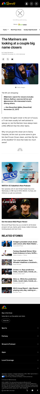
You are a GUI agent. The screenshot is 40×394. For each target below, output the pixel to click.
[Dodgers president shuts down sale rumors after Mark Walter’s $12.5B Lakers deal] (7, 244)
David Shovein (17, 264)
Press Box (4, 375)
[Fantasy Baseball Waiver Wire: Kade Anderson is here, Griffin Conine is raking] (7, 253)
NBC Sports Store (32, 373)
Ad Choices (11, 375)
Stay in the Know (7, 313)
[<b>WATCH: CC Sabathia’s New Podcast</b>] (20, 172)
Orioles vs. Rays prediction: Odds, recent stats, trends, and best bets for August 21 (25, 271)
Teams (5, 29)
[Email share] (12, 59)
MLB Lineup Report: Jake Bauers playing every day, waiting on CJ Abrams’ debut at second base (25, 289)
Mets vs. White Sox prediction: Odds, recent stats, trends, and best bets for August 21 (25, 280)
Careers (10, 373)
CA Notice (19, 376)
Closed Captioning (18, 373)
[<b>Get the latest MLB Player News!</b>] (20, 208)
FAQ (25, 373)
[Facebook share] (3, 59)
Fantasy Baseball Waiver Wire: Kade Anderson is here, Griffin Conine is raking (25, 252)
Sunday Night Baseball (30, 29)
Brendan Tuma (17, 292)
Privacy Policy (19, 375)
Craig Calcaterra (8, 52)
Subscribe (6, 320)
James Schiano (17, 255)
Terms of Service (27, 376)
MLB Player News (16, 29)
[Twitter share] (7, 59)
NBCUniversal (12, 379)
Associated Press (18, 246)
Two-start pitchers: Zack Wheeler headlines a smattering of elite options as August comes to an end (25, 261)
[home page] (9, 4)
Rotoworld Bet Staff (19, 273)
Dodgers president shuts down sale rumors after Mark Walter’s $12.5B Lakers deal (25, 243)
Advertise (4, 373)
